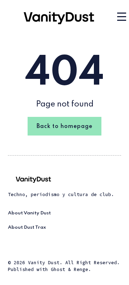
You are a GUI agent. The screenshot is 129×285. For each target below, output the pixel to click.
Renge (81, 269)
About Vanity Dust (29, 213)
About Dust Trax (27, 227)
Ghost (58, 269)
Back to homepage (64, 126)
